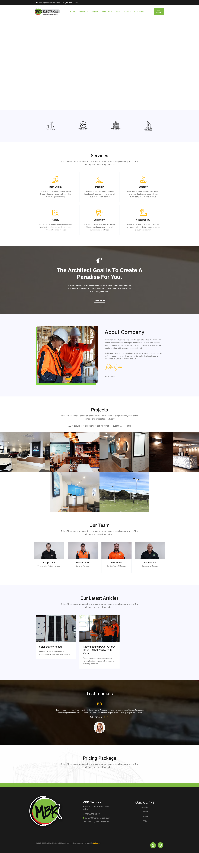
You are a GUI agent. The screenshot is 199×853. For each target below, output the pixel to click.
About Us (106, 11)
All (69, 426)
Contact (145, 812)
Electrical (117, 426)
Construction (103, 426)
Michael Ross (82, 562)
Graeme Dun (150, 562)
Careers (127, 11)
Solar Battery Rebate (50, 647)
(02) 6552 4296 (71, 3)
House (128, 426)
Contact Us (138, 11)
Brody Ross (116, 562)
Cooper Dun (49, 562)
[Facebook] (153, 845)
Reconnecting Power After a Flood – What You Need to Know (99, 650)
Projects (94, 11)
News (118, 11)
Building (78, 426)
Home (72, 11)
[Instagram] (160, 845)
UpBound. (96, 843)
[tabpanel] (50, 126)
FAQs (145, 821)
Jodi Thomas (95, 717)
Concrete (89, 426)
